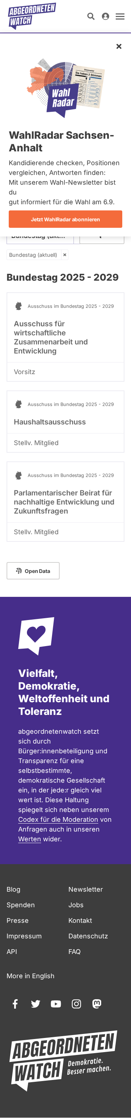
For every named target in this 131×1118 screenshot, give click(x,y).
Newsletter (85, 889)
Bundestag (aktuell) (33, 255)
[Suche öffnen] (91, 16)
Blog (13, 889)
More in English (31, 976)
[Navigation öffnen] (120, 16)
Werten (29, 839)
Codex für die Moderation (58, 819)
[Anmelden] (105, 16)
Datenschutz (88, 936)
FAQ (74, 951)
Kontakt (80, 920)
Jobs (76, 905)
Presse (18, 920)
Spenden (21, 905)
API (12, 951)
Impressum (24, 936)
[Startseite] (32, 16)
